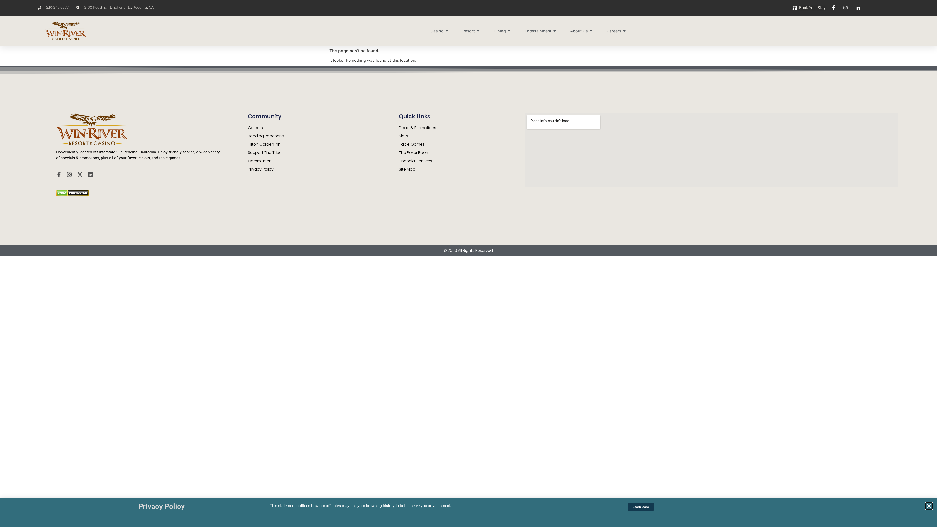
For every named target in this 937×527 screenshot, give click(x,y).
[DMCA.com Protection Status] (72, 195)
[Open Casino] (447, 31)
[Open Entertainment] (555, 31)
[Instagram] (69, 174)
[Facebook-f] (59, 174)
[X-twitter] (80, 174)
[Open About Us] (591, 31)
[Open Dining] (509, 31)
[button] (929, 506)
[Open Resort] (478, 31)
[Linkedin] (90, 174)
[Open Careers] (624, 31)
